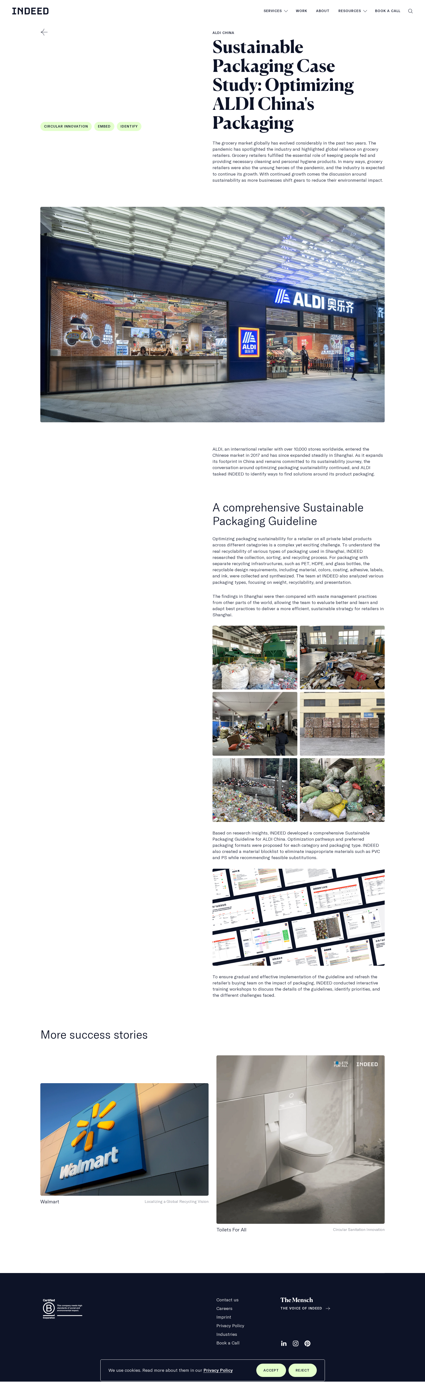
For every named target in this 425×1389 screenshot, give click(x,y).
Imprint (223, 1317)
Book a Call (387, 11)
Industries (226, 1334)
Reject (306, 1372)
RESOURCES (349, 11)
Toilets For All (231, 1229)
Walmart (49, 1201)
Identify (129, 126)
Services (273, 11)
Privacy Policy (218, 1370)
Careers (224, 1308)
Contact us (227, 1300)
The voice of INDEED (301, 1308)
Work (301, 11)
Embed (104, 126)
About (323, 11)
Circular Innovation (66, 126)
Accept (274, 1372)
